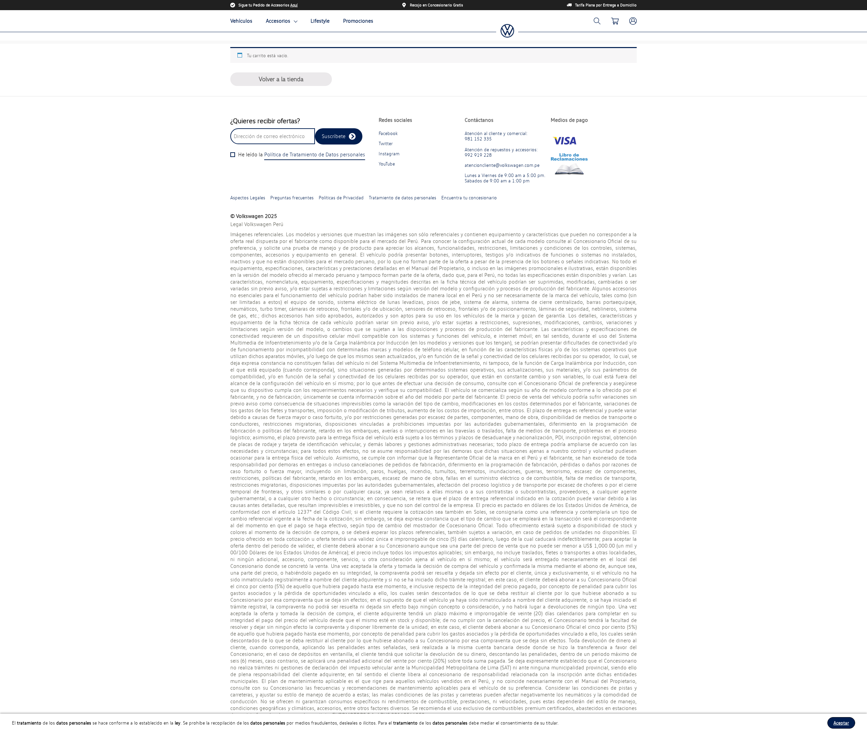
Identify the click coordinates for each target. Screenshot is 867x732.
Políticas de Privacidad (341, 197)
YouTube (387, 164)
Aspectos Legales (247, 197)
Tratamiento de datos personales (402, 197)
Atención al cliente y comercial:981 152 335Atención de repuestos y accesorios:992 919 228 (501, 144)
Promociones (358, 21)
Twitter (386, 143)
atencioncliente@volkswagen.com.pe (502, 165)
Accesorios (278, 21)
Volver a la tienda (281, 79)
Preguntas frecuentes (292, 197)
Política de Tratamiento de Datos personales (314, 154)
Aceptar (841, 723)
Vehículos (241, 21)
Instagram (389, 153)
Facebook (388, 133)
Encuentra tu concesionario (469, 197)
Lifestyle (320, 21)
